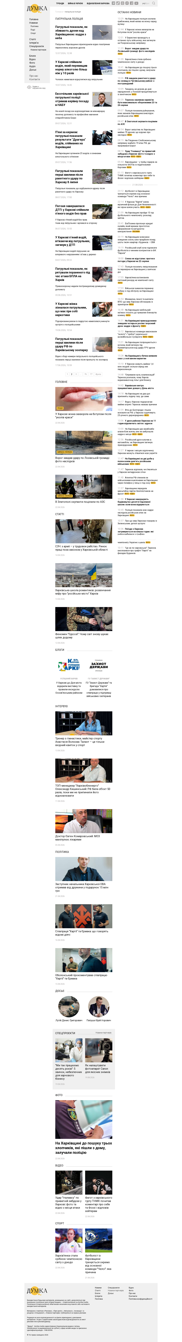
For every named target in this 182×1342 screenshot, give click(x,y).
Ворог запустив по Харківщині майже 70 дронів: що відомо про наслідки (136, 132)
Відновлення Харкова (98, 3)
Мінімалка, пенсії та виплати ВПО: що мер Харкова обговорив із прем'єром (135, 302)
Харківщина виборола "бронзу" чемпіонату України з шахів (137, 541)
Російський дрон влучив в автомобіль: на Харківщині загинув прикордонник (135, 442)
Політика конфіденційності (140, 1299)
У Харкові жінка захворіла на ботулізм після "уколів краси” (136, 30)
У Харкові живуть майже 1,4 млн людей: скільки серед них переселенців (135, 367)
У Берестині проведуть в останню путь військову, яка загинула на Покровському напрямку (136, 40)
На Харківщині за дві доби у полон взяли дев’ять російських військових (136, 461)
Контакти (34, 79)
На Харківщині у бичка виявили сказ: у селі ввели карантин (137, 357)
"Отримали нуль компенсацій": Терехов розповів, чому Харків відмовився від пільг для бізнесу (136, 377)
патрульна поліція (73, 12)
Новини (33, 22)
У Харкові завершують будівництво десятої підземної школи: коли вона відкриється (134, 502)
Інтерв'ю (34, 42)
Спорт (33, 33)
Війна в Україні (75, 3)
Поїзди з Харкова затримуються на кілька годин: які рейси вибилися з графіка (135, 532)
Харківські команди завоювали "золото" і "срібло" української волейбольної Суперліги (137, 334)
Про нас (33, 75)
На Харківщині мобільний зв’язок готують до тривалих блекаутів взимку (137, 313)
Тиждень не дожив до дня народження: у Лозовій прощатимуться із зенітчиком (137, 92)
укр (143, 3)
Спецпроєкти (36, 46)
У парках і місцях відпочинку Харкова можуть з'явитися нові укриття (137, 451)
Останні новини (129, 12)
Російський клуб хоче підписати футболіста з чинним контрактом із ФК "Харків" (137, 250)
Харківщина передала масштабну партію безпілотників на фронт (135, 491)
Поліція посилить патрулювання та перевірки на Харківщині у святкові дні (137, 269)
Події (33, 30)
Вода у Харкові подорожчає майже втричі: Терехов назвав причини (137, 403)
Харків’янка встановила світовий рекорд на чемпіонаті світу (136, 280)
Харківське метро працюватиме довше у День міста (136, 386)
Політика (34, 26)
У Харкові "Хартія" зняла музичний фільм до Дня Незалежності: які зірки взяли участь (137, 204)
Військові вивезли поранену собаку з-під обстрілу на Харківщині (135, 290)
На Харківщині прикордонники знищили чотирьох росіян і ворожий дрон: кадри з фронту (137, 323)
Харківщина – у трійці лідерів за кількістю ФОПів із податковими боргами (137, 165)
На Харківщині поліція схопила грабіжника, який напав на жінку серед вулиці (137, 21)
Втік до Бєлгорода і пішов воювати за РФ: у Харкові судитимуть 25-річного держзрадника (136, 413)
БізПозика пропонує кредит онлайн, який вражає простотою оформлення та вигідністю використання (135, 227)
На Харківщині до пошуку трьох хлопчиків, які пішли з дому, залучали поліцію (137, 70)
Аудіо (32, 66)
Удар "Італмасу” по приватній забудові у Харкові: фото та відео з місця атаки (136, 154)
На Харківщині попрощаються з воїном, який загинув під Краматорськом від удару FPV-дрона (137, 346)
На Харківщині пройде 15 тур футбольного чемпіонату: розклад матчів (136, 215)
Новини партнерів (38, 50)
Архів (98, 374)
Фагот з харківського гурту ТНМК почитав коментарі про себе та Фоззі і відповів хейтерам (136, 175)
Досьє (32, 69)
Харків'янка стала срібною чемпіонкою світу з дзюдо (134, 60)
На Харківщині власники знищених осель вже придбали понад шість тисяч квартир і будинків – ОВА (136, 240)
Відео (32, 59)
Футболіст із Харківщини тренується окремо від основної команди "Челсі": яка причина (134, 194)
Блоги (32, 55)
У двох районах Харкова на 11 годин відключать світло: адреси (137, 422)
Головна (33, 19)
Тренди (60, 3)
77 (91, 374)
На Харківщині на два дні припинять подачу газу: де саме (134, 395)
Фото (32, 62)
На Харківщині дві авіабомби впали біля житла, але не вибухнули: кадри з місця (136, 432)
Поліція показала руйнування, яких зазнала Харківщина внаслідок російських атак (136, 113)
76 (85, 374)
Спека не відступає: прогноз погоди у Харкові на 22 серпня (136, 260)
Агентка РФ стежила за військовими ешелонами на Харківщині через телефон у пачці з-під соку (138, 480)
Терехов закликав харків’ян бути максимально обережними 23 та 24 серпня (137, 102)
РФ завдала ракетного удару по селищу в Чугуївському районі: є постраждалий (136, 81)
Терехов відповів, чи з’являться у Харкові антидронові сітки (137, 470)
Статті (32, 39)
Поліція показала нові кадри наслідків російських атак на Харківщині (135, 513)
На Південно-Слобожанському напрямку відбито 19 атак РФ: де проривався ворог (137, 143)
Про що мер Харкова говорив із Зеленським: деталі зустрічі (137, 522)
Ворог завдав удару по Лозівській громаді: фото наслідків (136, 51)
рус (147, 3)
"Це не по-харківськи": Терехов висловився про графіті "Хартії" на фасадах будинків (137, 550)
